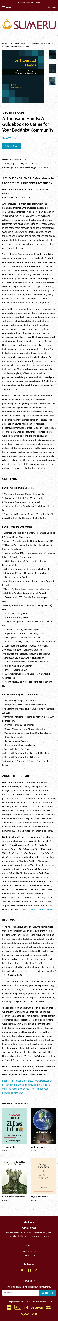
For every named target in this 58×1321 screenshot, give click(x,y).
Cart (54, 8)
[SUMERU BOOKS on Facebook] (29, 1271)
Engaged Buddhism (18, 43)
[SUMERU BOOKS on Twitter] (22, 1271)
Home (4, 43)
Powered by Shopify (44, 1302)
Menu (8, 8)
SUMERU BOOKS (28, 1302)
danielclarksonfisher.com (40, 910)
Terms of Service (29, 1252)
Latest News (29, 1222)
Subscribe (47, 1293)
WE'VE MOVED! (29, 1228)
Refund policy (29, 1256)
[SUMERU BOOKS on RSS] (36, 1271)
